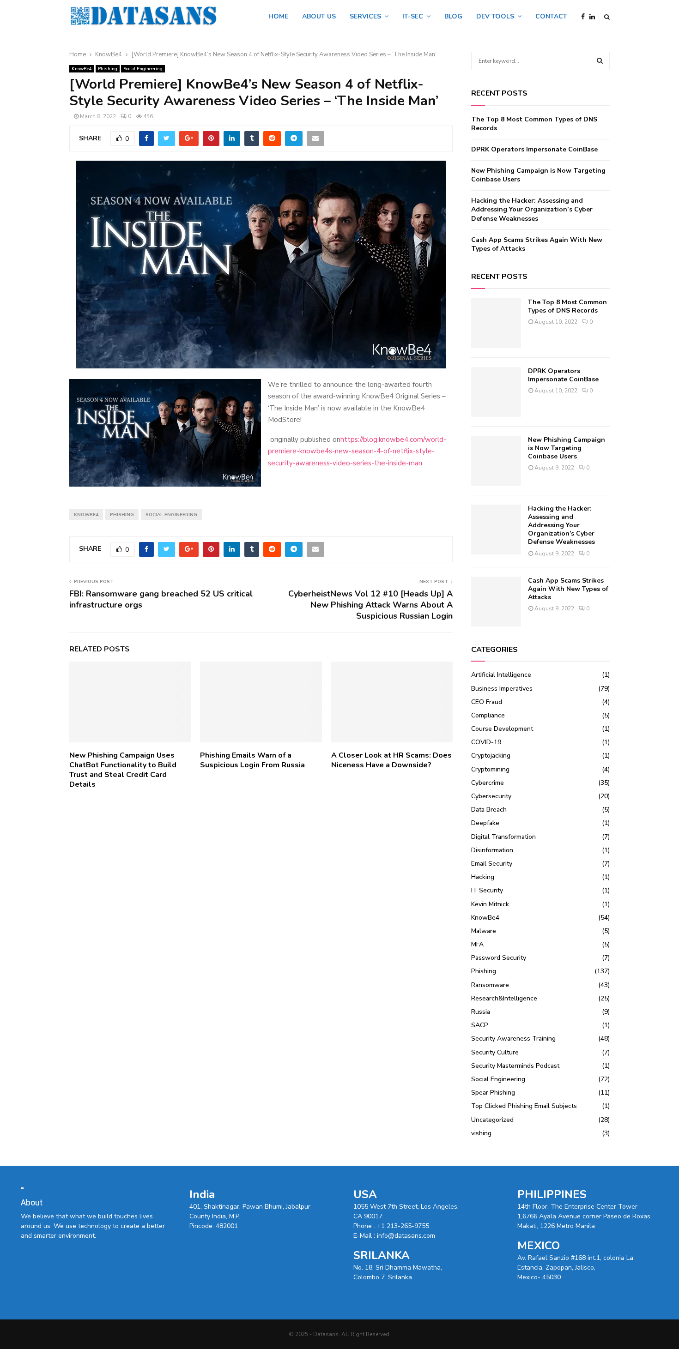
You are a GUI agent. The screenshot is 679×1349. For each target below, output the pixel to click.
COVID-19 (486, 742)
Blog (453, 16)
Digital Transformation (503, 836)
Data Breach (489, 809)
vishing (481, 1133)
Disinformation (492, 850)
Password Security (498, 957)
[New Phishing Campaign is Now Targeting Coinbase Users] (496, 461)
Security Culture (495, 1052)
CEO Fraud (486, 702)
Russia (480, 1011)
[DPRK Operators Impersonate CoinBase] (496, 392)
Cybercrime (487, 782)
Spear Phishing (493, 1092)
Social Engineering (143, 69)
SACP (479, 1025)
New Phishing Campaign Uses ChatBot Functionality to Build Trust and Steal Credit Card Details (122, 769)
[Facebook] (585, 16)
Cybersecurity (491, 796)
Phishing (107, 69)
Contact (551, 16)
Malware (483, 931)
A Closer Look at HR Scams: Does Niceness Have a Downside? (391, 760)
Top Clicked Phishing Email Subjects (524, 1106)
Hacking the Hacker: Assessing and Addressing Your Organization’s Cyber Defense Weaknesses (532, 209)
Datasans (326, 1334)
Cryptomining (490, 769)
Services (365, 16)
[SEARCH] (600, 61)
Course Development (502, 728)
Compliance (488, 715)
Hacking (482, 877)
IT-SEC (412, 16)
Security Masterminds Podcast (515, 1065)
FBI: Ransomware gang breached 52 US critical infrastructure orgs (161, 599)
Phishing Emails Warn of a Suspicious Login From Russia (252, 760)
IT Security (487, 890)
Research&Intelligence (504, 998)
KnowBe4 (82, 69)
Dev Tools (495, 16)
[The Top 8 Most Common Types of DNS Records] (496, 323)
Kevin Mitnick (490, 904)
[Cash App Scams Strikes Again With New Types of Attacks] (496, 601)
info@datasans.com (406, 1235)
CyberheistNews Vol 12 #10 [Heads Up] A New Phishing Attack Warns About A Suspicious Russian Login (370, 604)
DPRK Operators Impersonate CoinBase (534, 149)
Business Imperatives (502, 688)
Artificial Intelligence (501, 674)
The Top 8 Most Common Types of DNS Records (567, 306)
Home (278, 16)
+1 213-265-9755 (403, 1226)
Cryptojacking (490, 755)
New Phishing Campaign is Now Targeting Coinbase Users (566, 448)
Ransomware (490, 985)
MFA (477, 944)
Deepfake (485, 823)
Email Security (491, 863)
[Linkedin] (594, 16)
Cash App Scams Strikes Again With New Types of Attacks (568, 589)
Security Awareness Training (513, 1038)
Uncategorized (492, 1119)
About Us (319, 16)
